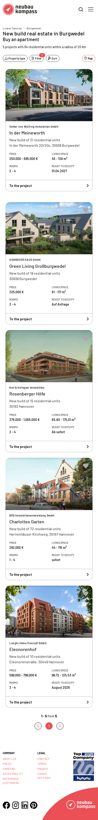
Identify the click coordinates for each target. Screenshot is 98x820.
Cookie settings (44, 775)
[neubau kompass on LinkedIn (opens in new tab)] (24, 805)
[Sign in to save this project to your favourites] (85, 77)
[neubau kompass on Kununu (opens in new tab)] (83, 766)
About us (9, 758)
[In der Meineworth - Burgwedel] (49, 130)
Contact (43, 758)
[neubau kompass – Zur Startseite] (20, 9)
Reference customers (11, 780)
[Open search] (80, 9)
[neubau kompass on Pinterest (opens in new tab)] (33, 805)
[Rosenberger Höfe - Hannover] (49, 391)
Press (7, 763)
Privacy (43, 768)
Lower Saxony (12, 28)
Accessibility (13, 773)
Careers (9, 768)
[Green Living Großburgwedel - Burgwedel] (49, 263)
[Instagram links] (15, 805)
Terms (42, 763)
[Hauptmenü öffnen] (90, 9)
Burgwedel (34, 28)
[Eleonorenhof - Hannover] (49, 647)
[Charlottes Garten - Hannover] (49, 519)
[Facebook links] (6, 805)
